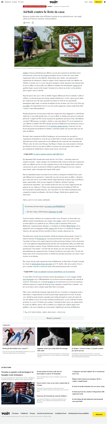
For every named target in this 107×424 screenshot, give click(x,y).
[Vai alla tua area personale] (105, 2)
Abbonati (98, 2)
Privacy (32, 413)
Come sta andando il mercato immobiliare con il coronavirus (54, 271)
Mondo (49, 6)
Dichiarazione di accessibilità (78, 413)
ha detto (50, 282)
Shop (86, 2)
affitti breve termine (34, 312)
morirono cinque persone (59, 126)
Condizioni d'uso (60, 413)
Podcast (14, 2)
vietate (75, 85)
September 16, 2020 (55, 212)
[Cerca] (19, 1)
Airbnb (25, 73)
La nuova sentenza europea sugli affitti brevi (49, 154)
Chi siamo (15, 413)
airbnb (44, 312)
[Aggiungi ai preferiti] (32, 22)
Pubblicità (24, 413)
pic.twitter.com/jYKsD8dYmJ (55, 206)
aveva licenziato (28, 279)
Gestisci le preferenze (45, 413)
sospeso (51, 228)
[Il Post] (53, 1)
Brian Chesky (71, 226)
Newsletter (8, 2)
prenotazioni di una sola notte (42, 264)
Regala (91, 2)
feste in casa (61, 312)
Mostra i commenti (54, 318)
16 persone (40, 238)
